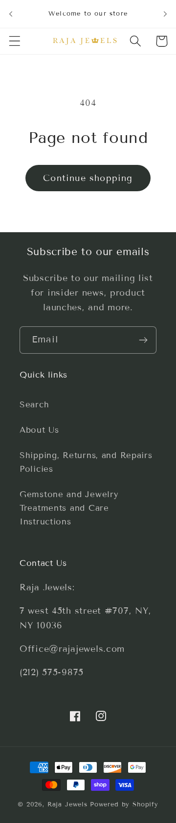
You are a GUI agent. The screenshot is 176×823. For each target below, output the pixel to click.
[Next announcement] (165, 13)
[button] (15, 41)
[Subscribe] (143, 340)
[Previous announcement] (11, 13)
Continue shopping (87, 178)
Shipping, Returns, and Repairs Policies (86, 462)
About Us (39, 430)
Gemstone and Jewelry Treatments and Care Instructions (69, 508)
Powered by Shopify (124, 804)
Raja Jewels (67, 804)
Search (34, 405)
